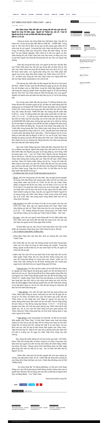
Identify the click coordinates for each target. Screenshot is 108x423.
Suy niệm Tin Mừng (16, 405)
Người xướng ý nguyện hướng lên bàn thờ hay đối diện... (90, 49)
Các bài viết (87, 32)
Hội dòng (31, 14)
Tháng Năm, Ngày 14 (85, 67)
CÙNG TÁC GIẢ (28, 391)
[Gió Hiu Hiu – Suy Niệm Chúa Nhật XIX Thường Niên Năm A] (58, 400)
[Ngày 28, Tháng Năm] (75, 84)
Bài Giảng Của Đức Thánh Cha (76, 32)
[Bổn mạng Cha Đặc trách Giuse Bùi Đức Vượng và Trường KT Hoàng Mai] (75, 62)
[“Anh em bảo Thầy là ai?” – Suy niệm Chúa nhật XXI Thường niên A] (20, 400)
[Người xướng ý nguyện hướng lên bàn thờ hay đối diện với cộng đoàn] (90, 42)
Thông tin (23, 14)
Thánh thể (54, 14)
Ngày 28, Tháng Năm (85, 82)
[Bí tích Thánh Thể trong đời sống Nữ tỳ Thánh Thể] (90, 29)
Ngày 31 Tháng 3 (84, 75)
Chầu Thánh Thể (74, 45)
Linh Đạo (47, 14)
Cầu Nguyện (39, 14)
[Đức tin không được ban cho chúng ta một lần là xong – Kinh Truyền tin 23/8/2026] (77, 29)
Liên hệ (74, 14)
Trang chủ (16, 14)
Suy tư (68, 14)
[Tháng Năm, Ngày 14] (75, 69)
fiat (17, 25)
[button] (94, 14)
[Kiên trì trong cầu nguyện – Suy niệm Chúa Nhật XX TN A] (39, 400)
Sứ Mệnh (61, 14)
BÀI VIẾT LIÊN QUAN (18, 391)
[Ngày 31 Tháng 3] (75, 77)
